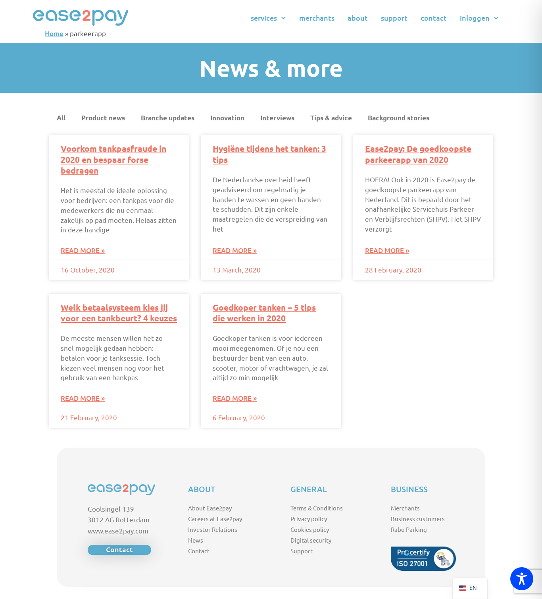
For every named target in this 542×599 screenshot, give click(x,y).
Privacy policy (308, 518)
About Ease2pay (210, 508)
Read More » (83, 250)
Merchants (316, 17)
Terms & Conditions (316, 508)
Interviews (277, 118)
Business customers (418, 518)
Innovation (227, 118)
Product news (103, 118)
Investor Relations (212, 529)
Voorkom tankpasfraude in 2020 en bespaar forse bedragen (113, 159)
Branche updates (167, 118)
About (358, 17)
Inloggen (475, 17)
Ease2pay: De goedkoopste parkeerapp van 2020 (418, 153)
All (61, 118)
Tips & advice (331, 118)
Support (394, 17)
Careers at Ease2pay (215, 518)
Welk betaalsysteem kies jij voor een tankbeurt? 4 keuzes (119, 312)
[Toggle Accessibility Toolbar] (521, 578)
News (195, 540)
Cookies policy (309, 529)
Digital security (310, 540)
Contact (434, 17)
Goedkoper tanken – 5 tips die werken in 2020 (264, 312)
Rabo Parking (409, 529)
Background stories (398, 118)
